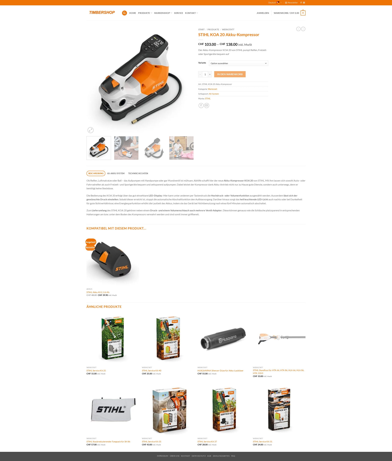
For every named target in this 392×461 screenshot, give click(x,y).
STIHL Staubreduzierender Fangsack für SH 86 (108, 441)
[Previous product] (303, 29)
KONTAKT (190, 13)
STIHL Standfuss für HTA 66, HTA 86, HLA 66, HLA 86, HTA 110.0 (278, 371)
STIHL (208, 98)
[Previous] (92, 80)
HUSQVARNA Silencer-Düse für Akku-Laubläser (220, 370)
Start (201, 29)
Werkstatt (228, 29)
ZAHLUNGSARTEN (221, 456)
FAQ (233, 456)
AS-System (214, 94)
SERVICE (178, 13)
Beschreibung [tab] (96, 173)
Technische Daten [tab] (138, 173)
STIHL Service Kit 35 (151, 441)
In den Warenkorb (230, 74)
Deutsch (272, 2)
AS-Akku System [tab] (116, 173)
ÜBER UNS (174, 456)
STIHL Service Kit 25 (96, 370)
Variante (202, 63)
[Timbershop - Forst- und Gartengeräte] (102, 13)
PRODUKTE (144, 13)
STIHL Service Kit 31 (262, 441)
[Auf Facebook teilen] (201, 105)
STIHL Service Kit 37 (207, 441)
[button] (291, 2)
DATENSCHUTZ (199, 456)
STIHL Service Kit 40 (151, 370)
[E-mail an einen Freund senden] (206, 105)
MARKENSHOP (162, 13)
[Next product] (298, 29)
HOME (132, 13)
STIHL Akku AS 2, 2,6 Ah (98, 292)
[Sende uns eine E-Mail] (304, 3)
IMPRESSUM (162, 456)
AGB (209, 456)
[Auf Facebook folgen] (301, 3)
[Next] (187, 80)
